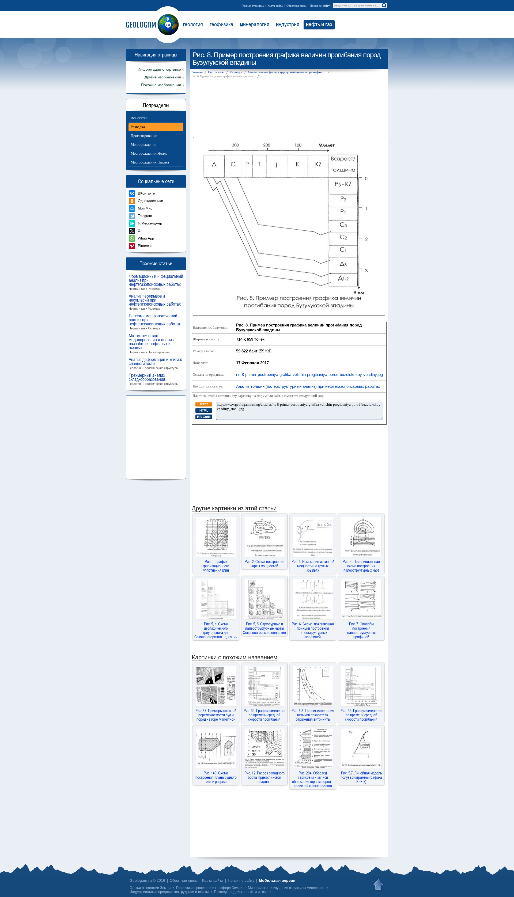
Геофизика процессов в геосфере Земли (209, 888)
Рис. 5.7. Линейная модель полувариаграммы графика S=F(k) (361, 777)
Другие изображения (163, 77)
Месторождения (143, 145)
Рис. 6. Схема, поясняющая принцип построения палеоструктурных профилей (313, 630)
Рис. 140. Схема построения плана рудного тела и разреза (216, 777)
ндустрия (287, 24)
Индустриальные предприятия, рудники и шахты (169, 892)
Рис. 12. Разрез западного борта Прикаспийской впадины (264, 777)
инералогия (254, 24)
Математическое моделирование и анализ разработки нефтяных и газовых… (151, 344)
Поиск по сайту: (320, 5)
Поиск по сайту (241, 880)
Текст (203, 404)
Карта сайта (275, 5)
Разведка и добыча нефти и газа (240, 892)
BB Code (204, 417)
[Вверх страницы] (379, 885)
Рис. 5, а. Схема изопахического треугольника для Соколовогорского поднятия (215, 630)
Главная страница (252, 5)
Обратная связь (296, 5)
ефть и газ (319, 24)
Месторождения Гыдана (150, 162)
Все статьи (139, 118)
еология (193, 24)
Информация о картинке (159, 69)
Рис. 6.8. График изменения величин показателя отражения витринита (313, 715)
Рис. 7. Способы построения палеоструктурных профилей (361, 630)
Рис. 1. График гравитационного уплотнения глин (216, 566)
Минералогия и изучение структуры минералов (286, 888)
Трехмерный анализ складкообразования (153, 379)
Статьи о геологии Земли (150, 888)
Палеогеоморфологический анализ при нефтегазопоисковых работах (155, 322)
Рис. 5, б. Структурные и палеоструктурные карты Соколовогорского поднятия (264, 628)
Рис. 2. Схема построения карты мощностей (264, 563)
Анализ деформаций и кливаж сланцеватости (155, 364)
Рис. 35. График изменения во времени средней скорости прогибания (361, 715)
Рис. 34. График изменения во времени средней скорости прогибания (264, 715)
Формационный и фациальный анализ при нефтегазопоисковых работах (156, 282)
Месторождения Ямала (149, 153)
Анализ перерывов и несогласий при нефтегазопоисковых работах (155, 302)
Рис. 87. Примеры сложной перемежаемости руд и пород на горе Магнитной (215, 715)
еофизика (221, 24)
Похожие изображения (161, 85)
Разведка (138, 127)
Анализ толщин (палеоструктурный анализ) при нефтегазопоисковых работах (308, 386)
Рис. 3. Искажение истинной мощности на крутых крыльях (313, 566)
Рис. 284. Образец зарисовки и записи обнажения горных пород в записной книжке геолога (313, 779)
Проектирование (144, 136)
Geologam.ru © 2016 (147, 880)
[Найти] (384, 5)
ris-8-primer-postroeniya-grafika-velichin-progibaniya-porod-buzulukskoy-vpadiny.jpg (309, 374)
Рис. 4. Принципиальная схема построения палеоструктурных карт (361, 566)
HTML (203, 410)
